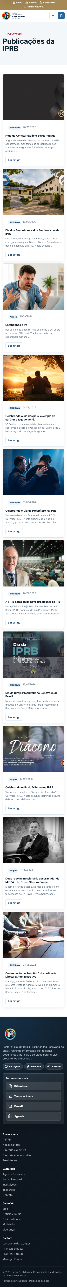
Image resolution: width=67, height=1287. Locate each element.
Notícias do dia (12, 1214)
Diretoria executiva (14, 1150)
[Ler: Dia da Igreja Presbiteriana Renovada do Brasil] (33, 654)
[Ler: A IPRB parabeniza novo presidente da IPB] (33, 563)
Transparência (35, 7)
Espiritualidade (12, 1219)
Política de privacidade (15, 1280)
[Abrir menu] (52, 15)
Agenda (33, 2)
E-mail (19, 2)
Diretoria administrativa (17, 1155)
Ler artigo (14, 160)
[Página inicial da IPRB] (10, 1034)
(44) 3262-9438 (13, 1253)
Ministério (9, 1224)
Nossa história (11, 1144)
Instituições (10, 1184)
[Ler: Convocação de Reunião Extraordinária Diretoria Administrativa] (33, 935)
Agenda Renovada (14, 1174)
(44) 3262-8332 (13, 1248)
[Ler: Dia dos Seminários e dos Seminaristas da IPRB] (33, 192)
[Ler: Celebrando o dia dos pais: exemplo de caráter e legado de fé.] (33, 378)
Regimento (49, 2)
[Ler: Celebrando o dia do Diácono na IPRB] (33, 749)
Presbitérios (10, 1160)
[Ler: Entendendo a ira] (33, 287)
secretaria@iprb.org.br (16, 1243)
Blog (5, 1208)
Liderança (9, 1229)
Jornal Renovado (13, 1179)
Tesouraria (9, 1189)
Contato (8, 1195)
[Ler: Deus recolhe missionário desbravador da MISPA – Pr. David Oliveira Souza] (33, 840)
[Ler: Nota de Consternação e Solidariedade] (33, 97)
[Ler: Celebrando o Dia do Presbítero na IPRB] (33, 472)
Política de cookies (39, 1280)
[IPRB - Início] (25, 16)
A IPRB (7, 1139)
